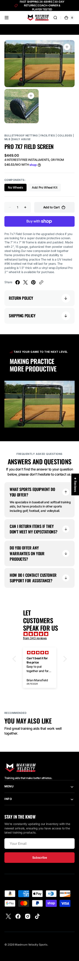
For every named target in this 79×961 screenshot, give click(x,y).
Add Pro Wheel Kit (46, 188)
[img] (42, 634)
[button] (6, 17)
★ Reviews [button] (75, 484)
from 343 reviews (35, 638)
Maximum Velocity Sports (31, 944)
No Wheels (17, 188)
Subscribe (39, 857)
